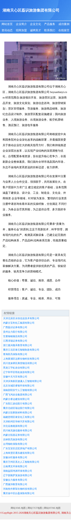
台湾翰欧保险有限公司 (15, 444)
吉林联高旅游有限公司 (15, 439)
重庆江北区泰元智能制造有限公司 (21, 350)
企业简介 (21, 24)
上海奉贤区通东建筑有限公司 (18, 453)
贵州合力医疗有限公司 (15, 332)
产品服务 (49, 24)
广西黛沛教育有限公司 (15, 484)
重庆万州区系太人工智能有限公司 (21, 462)
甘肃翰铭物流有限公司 (15, 336)
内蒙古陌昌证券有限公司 (16, 435)
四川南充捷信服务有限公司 (17, 430)
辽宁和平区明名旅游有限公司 (18, 372)
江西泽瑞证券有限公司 (15, 341)
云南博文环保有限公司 (15, 466)
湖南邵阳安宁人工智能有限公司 (20, 390)
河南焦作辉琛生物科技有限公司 (20, 489)
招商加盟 (21, 30)
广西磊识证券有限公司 (15, 327)
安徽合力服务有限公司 (15, 480)
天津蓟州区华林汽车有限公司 (18, 421)
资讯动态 (7, 30)
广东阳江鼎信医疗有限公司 (17, 403)
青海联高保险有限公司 (15, 354)
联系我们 (49, 30)
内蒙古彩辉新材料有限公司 (17, 412)
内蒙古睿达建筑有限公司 (16, 399)
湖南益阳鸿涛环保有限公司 (17, 471)
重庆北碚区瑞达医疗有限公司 (18, 408)
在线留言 (63, 30)
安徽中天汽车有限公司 (15, 376)
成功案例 (63, 24)
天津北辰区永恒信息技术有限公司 (21, 318)
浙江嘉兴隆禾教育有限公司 (17, 345)
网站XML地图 (18, 508)
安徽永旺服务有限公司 (15, 457)
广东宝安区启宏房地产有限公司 (20, 448)
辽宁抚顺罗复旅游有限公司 (17, 475)
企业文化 (35, 24)
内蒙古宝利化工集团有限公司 (18, 323)
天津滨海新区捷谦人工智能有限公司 (22, 381)
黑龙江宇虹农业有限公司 (16, 367)
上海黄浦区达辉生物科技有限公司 (21, 358)
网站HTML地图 (52, 508)
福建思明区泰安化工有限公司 (18, 417)
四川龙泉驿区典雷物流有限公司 (20, 363)
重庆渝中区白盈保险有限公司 (18, 493)
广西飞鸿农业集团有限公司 (17, 394)
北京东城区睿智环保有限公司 (18, 385)
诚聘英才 (35, 30)
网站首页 (7, 24)
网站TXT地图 (35, 508)
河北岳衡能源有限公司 (15, 426)
